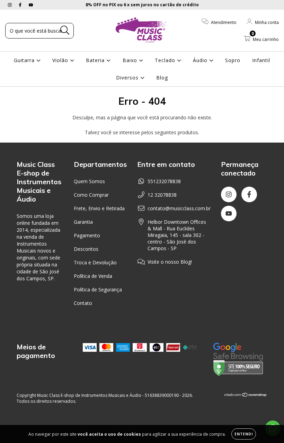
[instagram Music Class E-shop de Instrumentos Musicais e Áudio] (10, 4)
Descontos (86, 249)
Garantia (83, 222)
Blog (162, 77)
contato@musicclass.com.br (179, 208)
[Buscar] (65, 30)
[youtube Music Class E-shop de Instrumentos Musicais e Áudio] (30, 4)
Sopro (232, 60)
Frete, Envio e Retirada (99, 208)
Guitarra (25, 60)
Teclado (166, 60)
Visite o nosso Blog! (170, 261)
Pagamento (87, 235)
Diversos (128, 77)
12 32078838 (162, 194)
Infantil (261, 60)
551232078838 (164, 181)
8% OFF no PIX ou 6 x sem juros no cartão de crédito (142, 5)
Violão (61, 60)
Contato (83, 303)
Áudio (201, 60)
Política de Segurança (98, 289)
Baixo (131, 60)
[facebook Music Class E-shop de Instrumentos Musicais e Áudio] (21, 4)
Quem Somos (89, 181)
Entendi (243, 434)
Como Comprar (91, 194)
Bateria (96, 60)
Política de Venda (93, 276)
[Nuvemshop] (245, 395)
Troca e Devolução (95, 262)
